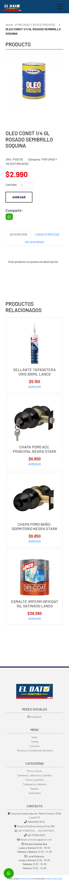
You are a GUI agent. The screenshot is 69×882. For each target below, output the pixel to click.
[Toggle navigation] (60, 7)
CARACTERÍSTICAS (47, 234)
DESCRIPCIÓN (18, 234)
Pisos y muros (34, 770)
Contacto (34, 746)
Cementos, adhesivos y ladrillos (34, 775)
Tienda (34, 741)
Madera (34, 788)
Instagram (36, 716)
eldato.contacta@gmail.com (36, 839)
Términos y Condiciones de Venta (35, 750)
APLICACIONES (34, 242)
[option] (34, 88)
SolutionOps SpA (53, 878)
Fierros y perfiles (34, 779)
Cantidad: (11, 184)
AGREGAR (34, 386)
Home (9, 24)
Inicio (34, 737)
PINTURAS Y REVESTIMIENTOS (36, 24)
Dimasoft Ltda (26, 878)
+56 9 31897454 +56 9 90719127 (35, 830)
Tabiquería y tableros (34, 784)
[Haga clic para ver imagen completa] (34, 80)
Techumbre (35, 793)
